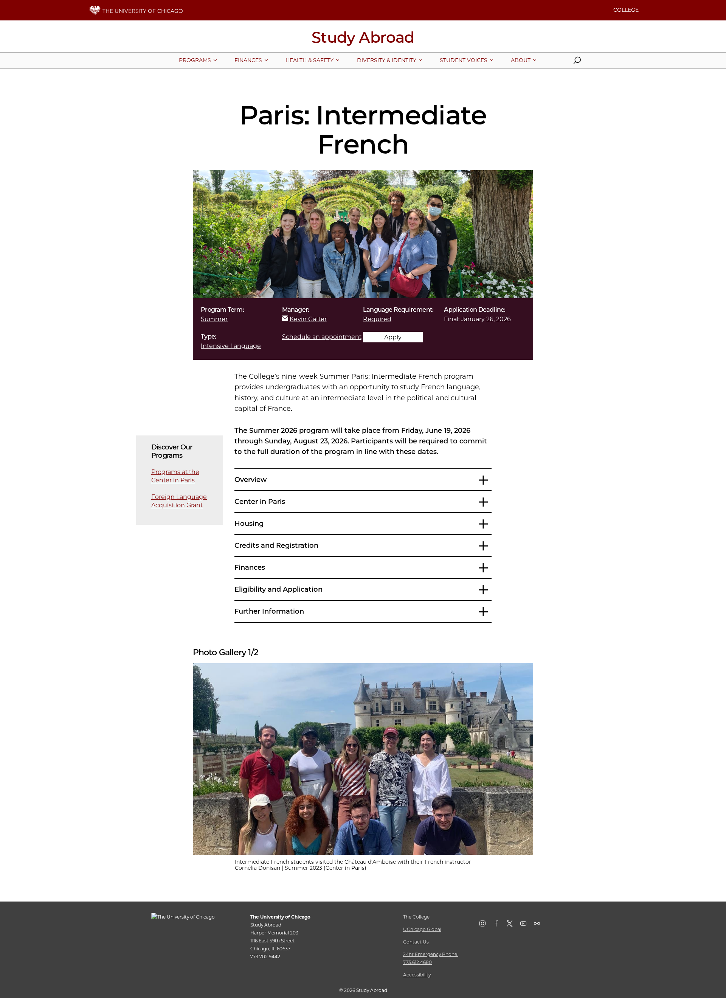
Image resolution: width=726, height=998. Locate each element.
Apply (393, 336)
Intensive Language (231, 346)
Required (377, 319)
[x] (513, 925)
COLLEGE (626, 9)
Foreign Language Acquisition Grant (179, 501)
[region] (363, 759)
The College (416, 917)
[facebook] (500, 925)
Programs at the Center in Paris (175, 476)
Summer (214, 319)
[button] (577, 62)
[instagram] (486, 925)
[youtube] (527, 925)
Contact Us (416, 942)
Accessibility (417, 975)
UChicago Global (422, 929)
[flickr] (541, 925)
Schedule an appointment (321, 336)
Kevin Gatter (308, 319)
